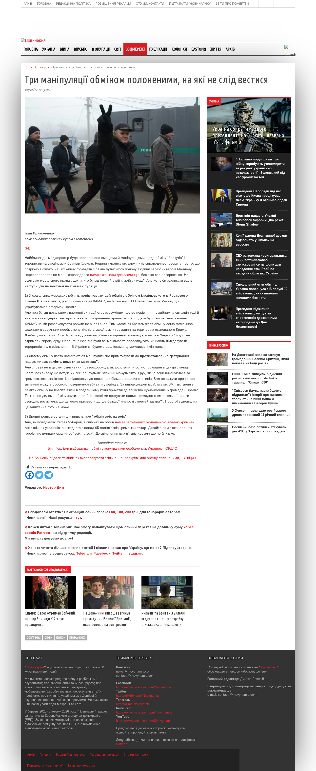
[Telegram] (48, 475)
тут (78, 518)
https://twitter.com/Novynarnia (137, 695)
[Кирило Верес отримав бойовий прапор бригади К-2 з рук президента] (50, 608)
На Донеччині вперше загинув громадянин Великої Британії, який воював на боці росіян (107, 619)
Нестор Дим (53, 487)
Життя (215, 49)
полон (60, 637)
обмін (48, 637)
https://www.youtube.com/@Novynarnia (144, 721)
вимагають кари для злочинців (114, 275)
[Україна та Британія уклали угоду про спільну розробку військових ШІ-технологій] (167, 608)
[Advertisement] (158, 22)
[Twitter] (39, 475)
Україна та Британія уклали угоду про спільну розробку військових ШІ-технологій (163, 619)
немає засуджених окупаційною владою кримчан (154, 422)
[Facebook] (29, 475)
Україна (48, 49)
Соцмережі (135, 49)
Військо (80, 49)
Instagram (133, 553)
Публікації (158, 49)
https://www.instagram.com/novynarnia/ (144, 712)
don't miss (33, 637)
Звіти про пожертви (81, 765)
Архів (230, 49)
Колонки (179, 49)
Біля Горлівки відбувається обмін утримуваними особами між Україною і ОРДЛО (112, 448)
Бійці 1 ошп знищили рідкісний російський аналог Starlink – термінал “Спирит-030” (257, 378)
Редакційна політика (70, 754)
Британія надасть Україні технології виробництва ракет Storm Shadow (259, 220)
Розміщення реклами (104, 754)
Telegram (84, 553)
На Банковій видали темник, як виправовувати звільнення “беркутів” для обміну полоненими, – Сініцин (112, 458)
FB (28, 248)
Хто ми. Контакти (136, 754)
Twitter (117, 553)
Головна (30, 49)
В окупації (101, 49)
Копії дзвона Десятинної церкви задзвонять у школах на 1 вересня (261, 240)
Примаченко (77, 637)
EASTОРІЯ (198, 49)
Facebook (102, 553)
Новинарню (268, 667)
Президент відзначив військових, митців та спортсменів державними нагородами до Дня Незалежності (256, 317)
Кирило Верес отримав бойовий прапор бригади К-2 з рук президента (50, 619)
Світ (117, 49)
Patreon (121, 744)
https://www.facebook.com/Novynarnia (143, 687)
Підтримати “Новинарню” (45, 765)
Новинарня (35, 667)
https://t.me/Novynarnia (133, 704)
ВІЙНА (64, 49)
